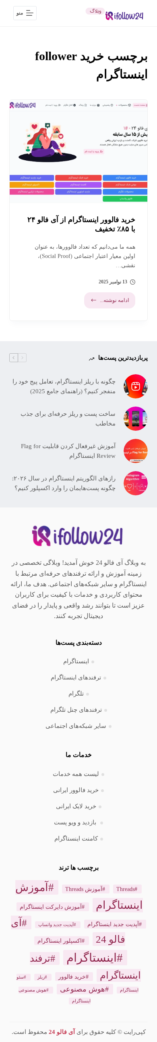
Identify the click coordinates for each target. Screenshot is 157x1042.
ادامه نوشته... (108, 302)
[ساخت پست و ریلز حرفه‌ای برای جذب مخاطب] (136, 419)
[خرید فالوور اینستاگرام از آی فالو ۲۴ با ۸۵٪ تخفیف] (78, 151)
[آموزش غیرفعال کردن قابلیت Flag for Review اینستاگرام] (136, 451)
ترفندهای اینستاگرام (76, 677)
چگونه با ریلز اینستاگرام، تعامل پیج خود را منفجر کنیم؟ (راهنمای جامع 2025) (63, 386)
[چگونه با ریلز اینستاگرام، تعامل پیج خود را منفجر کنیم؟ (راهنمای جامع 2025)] (136, 386)
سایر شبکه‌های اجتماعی (75, 726)
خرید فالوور (72, 976)
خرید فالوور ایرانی (76, 790)
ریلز (41, 977)
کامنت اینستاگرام (76, 838)
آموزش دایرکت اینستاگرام (51, 907)
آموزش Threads (83, 889)
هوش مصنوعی (82, 989)
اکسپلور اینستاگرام (59, 940)
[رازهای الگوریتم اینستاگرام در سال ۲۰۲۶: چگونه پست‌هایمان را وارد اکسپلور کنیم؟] (136, 483)
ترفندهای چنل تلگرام (76, 710)
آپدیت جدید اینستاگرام (113, 924)
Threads (125, 889)
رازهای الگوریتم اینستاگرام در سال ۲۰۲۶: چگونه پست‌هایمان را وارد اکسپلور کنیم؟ (63, 483)
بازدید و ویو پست (76, 822)
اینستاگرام (76, 661)
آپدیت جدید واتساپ (56, 924)
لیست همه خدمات (76, 774)
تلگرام (76, 693)
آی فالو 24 (62, 1032)
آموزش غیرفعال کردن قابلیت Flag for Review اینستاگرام (68, 451)
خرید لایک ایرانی (76, 806)
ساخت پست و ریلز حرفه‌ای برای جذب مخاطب (68, 419)
